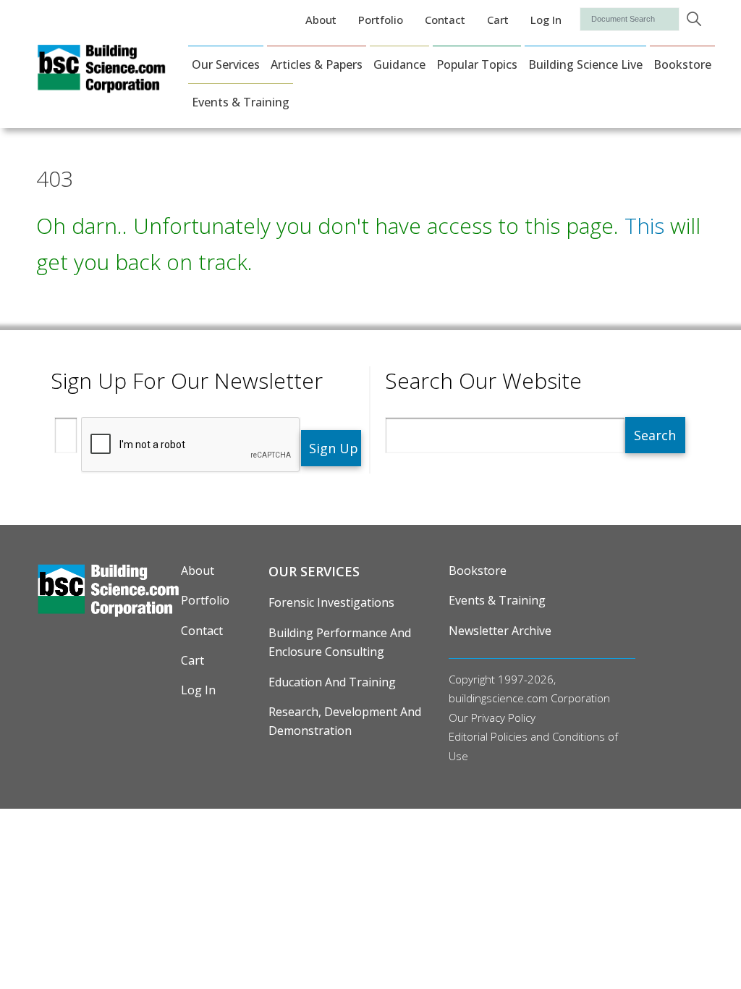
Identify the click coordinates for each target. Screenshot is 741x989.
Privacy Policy (503, 717)
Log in (546, 19)
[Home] (101, 83)
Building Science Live (585, 64)
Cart (498, 19)
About (320, 19)
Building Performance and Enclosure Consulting (339, 642)
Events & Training (240, 102)
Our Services (226, 64)
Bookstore (682, 64)
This (644, 225)
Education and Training (332, 682)
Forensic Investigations (331, 602)
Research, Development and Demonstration (344, 721)
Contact (445, 19)
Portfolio (380, 19)
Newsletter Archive (500, 631)
